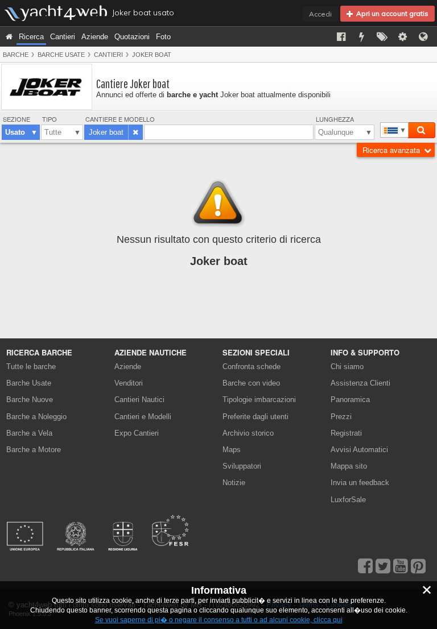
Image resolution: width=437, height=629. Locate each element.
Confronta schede (251, 366)
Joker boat (151, 54)
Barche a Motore (33, 449)
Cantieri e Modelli (142, 416)
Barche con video (251, 383)
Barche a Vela (29, 433)
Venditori (128, 383)
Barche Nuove (29, 399)
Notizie (233, 482)
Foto (163, 36)
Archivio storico (248, 433)
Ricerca (31, 36)
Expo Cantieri (136, 433)
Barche (15, 54)
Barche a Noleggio (36, 416)
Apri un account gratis (390, 13)
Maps (231, 449)
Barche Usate (61, 54)
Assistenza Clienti (360, 383)
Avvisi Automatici (359, 449)
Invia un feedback (360, 482)
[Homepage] (9, 36)
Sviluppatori (243, 466)
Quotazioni (132, 36)
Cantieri (62, 36)
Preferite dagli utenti (255, 416)
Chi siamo (347, 366)
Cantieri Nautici (139, 399)
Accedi (320, 14)
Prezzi (341, 416)
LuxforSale (348, 499)
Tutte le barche (31, 366)
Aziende (94, 36)
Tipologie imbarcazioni (259, 399)
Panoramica (350, 399)
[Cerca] (421, 130)
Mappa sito (349, 466)
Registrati (346, 433)
